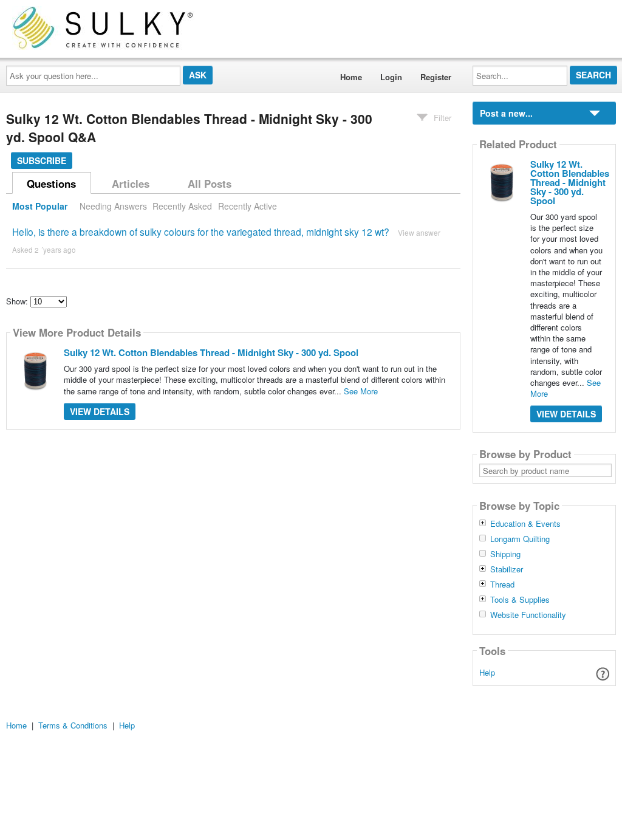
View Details (99, 411)
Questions (51, 183)
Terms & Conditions (73, 725)
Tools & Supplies (520, 599)
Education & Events (525, 524)
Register (435, 77)
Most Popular (39, 206)
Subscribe (41, 160)
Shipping (505, 554)
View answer (419, 232)
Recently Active (247, 206)
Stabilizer (506, 569)
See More (361, 391)
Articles (130, 183)
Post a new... (506, 113)
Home (351, 77)
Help (487, 672)
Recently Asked (182, 206)
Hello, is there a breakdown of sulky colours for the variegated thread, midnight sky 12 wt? (200, 231)
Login (391, 77)
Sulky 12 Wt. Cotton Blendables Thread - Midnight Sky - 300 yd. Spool (211, 352)
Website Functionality (528, 615)
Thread (502, 584)
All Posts (209, 183)
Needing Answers (113, 206)
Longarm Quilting (520, 539)
